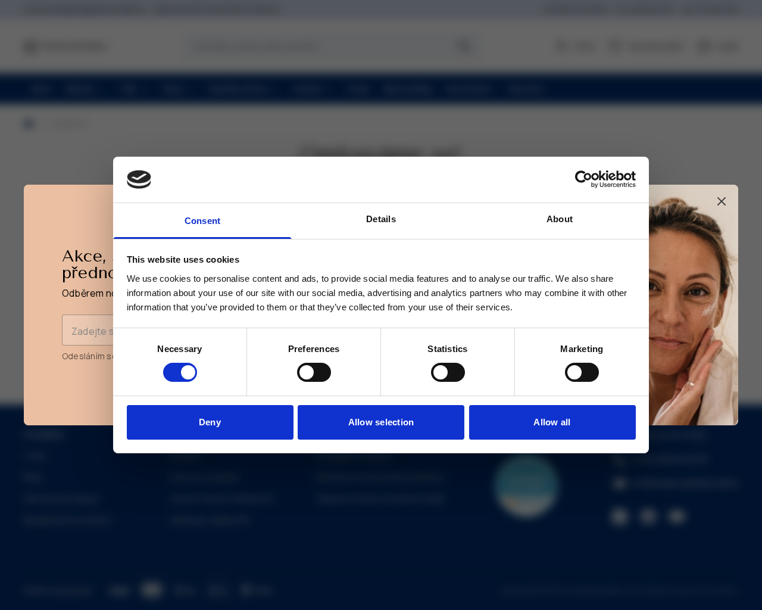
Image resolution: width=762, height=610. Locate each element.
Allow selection (381, 422)
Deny (210, 422)
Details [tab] (381, 219)
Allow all (551, 422)
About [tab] (559, 219)
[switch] (314, 372)
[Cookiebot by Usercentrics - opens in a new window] (584, 179)
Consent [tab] (203, 221)
